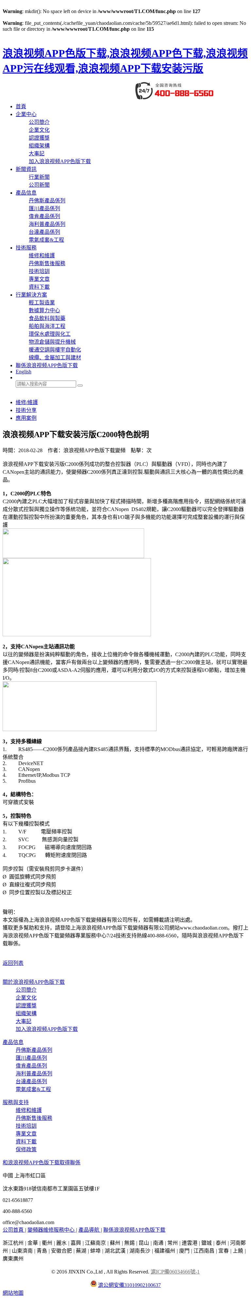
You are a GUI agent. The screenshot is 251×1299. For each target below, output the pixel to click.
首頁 (21, 106)
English (23, 371)
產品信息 (26, 193)
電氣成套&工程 (46, 240)
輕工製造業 (42, 302)
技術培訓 (39, 271)
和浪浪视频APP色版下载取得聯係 (41, 1162)
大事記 (36, 153)
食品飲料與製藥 (47, 318)
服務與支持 (16, 1102)
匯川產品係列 (44, 208)
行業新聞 (39, 177)
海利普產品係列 (47, 224)
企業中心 (26, 114)
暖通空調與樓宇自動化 (55, 349)
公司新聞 (39, 185)
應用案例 (26, 418)
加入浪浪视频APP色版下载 (60, 161)
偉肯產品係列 (44, 216)
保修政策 (26, 1149)
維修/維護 (27, 402)
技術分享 (26, 410)
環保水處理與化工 (50, 334)
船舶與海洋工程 (47, 326)
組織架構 (39, 145)
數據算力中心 (44, 310)
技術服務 (26, 247)
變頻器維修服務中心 (51, 1230)
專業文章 (39, 279)
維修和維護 (42, 255)
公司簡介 (39, 122)
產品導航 (89, 1230)
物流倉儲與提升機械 (52, 342)
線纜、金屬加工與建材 (55, 357)
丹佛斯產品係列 (47, 200)
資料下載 (39, 287)
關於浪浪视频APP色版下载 (34, 982)
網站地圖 (13, 1293)
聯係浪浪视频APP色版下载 (47, 365)
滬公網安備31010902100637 (129, 1285)
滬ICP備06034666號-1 (175, 1271)
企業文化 (39, 130)
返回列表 (13, 963)
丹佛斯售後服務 (47, 263)
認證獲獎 (39, 138)
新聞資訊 (26, 169)
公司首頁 (14, 1230)
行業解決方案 (31, 295)
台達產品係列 (44, 232)
